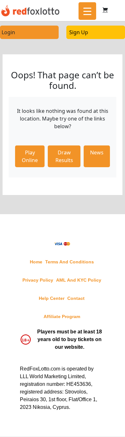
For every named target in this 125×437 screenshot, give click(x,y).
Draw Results (64, 156)
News (97, 152)
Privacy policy (37, 280)
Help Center (51, 298)
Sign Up (78, 32)
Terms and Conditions (69, 261)
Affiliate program (62, 316)
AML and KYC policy (78, 280)
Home (36, 261)
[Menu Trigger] (87, 11)
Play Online (30, 156)
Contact (76, 298)
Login (8, 32)
